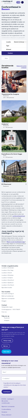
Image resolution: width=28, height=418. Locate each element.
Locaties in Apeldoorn (8, 282)
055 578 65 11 (7, 3)
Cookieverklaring (6, 409)
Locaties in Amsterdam (8, 268)
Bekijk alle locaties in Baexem (21, 66)
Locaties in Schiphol (7, 277)
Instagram (6, 320)
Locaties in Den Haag (7, 270)
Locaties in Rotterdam (8, 275)
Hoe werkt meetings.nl (8, 293)
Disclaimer (4, 412)
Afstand (8, 49)
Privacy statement (6, 415)
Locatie (8, 42)
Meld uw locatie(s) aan (8, 296)
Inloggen (4, 301)
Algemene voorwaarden (8, 298)
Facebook (6, 318)
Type (7, 45)
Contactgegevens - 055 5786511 (11, 309)
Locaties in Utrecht (7, 272)
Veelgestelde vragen (7, 307)
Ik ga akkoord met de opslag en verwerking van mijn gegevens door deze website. (15, 385)
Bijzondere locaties (7, 287)
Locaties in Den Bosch (8, 285)
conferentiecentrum (19, 216)
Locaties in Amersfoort (8, 280)
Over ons (4, 312)
